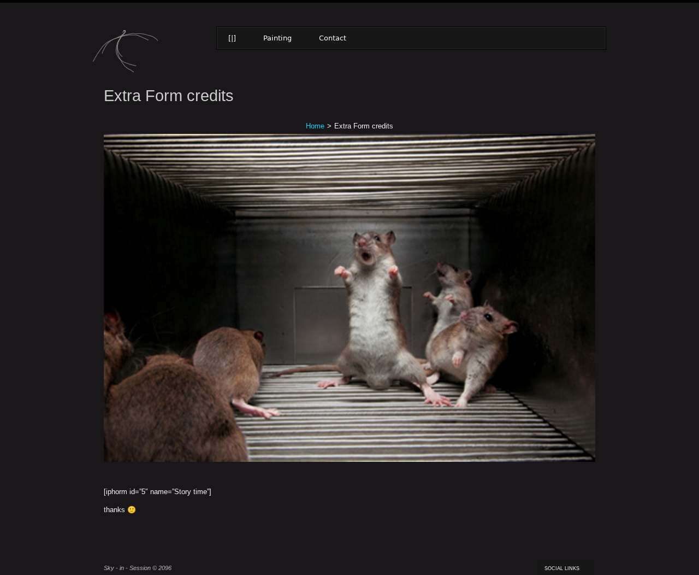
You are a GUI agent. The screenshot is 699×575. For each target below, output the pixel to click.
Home (315, 126)
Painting (277, 38)
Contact (332, 38)
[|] (232, 38)
